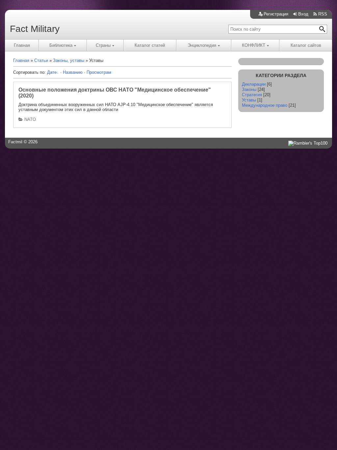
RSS (322, 14)
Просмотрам (99, 72)
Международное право (264, 105)
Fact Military (35, 29)
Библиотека (60, 45)
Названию (73, 72)
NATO (30, 119)
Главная (22, 45)
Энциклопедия (202, 45)
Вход (303, 14)
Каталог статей (150, 45)
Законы (249, 89)
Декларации (254, 84)
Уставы (249, 100)
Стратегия (252, 94)
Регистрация (276, 14)
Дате (52, 72)
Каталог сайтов (306, 45)
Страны (103, 45)
